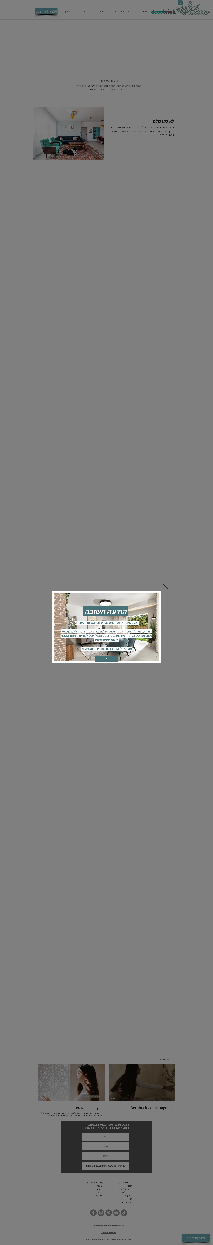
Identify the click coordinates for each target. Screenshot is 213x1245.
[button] (165, 587)
